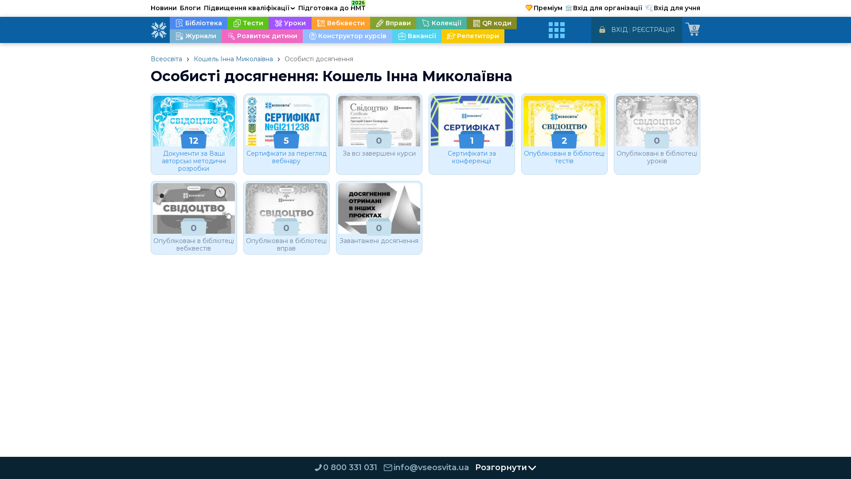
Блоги (190, 8)
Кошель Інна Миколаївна (233, 59)
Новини (164, 8)
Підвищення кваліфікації (249, 8)
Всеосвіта (166, 59)
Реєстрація (653, 30)
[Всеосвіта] (159, 30)
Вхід (619, 30)
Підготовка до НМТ (332, 6)
